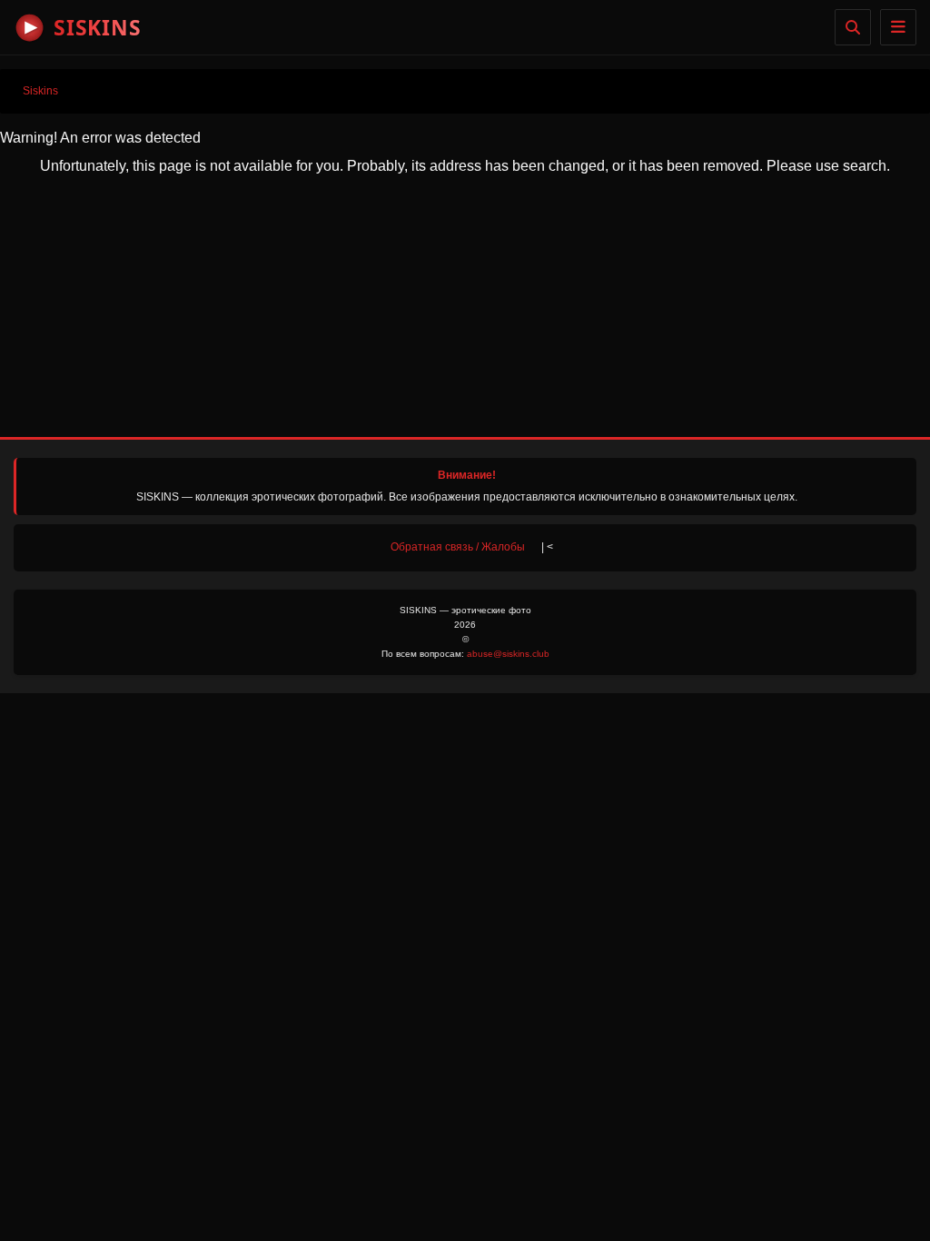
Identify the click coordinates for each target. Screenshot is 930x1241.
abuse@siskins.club (508, 654)
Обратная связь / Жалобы (458, 547)
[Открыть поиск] (853, 27)
